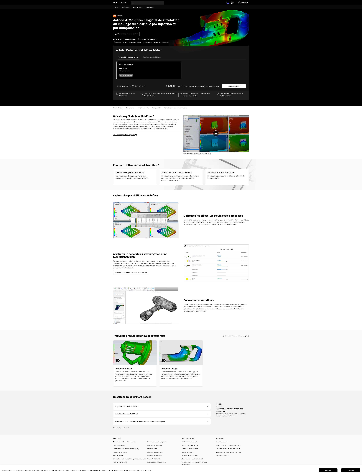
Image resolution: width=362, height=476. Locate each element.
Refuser (328, 470)
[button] (162, 406)
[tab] (128, 57)
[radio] (149, 70)
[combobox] (147, 3)
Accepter (351, 470)
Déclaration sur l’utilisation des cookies (104, 470)
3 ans (144, 86)
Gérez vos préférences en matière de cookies (135, 470)
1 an (136, 86)
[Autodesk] (119, 2)
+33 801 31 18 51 (152, 39)
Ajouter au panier (234, 86)
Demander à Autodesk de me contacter (157, 42)
